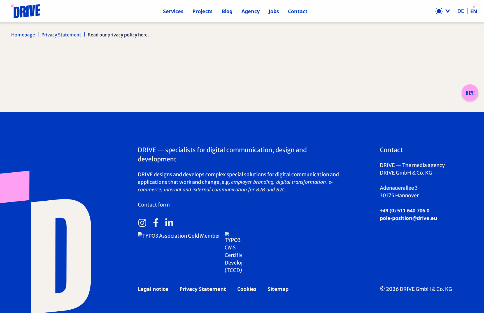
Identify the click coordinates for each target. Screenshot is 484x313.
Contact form (154, 204)
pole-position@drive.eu (408, 218)
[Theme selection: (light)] (442, 11)
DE (460, 11)
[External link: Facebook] (155, 222)
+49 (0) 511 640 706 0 (404, 210)
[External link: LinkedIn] (169, 222)
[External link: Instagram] (142, 222)
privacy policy (69, 78)
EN (473, 11)
